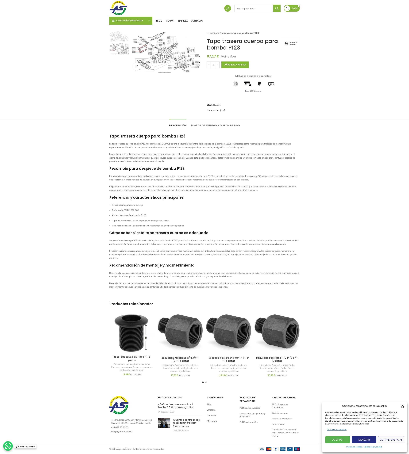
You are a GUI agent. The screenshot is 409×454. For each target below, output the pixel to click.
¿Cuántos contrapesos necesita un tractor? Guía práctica (186, 423)
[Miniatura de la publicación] (164, 425)
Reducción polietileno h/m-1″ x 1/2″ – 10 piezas (229, 359)
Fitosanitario (213, 32)
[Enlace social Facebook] (221, 110)
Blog (209, 404)
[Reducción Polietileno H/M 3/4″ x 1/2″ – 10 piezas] (180, 332)
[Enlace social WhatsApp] (224, 110)
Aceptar (337, 439)
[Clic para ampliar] (137, 66)
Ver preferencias (391, 439)
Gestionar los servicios (337, 429)
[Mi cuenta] (228, 8)
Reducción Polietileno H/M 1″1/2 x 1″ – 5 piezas (277, 359)
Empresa (211, 409)
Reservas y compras (282, 418)
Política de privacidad (373, 447)
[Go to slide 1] (203, 382)
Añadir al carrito (235, 64)
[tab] (177, 124)
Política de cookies (354, 447)
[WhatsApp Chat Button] (8, 446)
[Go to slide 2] (206, 382)
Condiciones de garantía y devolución (252, 415)
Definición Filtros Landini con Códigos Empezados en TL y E (285, 432)
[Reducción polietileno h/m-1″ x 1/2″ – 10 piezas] (228, 332)
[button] (402, 405)
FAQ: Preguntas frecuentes (280, 406)
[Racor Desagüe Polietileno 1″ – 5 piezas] (131, 332)
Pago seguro (278, 424)
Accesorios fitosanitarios (138, 364)
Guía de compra (279, 413)
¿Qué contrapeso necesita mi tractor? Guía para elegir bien (175, 406)
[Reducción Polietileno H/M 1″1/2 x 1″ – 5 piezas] (277, 332)
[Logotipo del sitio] (118, 8)
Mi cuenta (212, 421)
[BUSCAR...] (277, 8)
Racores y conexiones (121, 367)
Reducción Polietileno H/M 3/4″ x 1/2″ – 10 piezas (180, 359)
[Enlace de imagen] (118, 405)
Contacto (211, 415)
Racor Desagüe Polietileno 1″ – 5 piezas (131, 358)
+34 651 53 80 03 (119, 427)
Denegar (364, 439)
